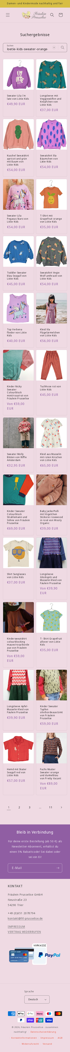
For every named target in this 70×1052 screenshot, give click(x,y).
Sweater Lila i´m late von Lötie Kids (18, 97)
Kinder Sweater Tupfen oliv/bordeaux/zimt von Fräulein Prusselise (51, 712)
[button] (8, 15)
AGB (60, 1037)
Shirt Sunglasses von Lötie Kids (16, 576)
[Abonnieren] (57, 867)
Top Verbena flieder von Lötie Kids (17, 332)
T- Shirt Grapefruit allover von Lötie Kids (51, 641)
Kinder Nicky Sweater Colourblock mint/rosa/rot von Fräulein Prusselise (18, 392)
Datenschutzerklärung (43, 1031)
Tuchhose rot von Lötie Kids (50, 388)
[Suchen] (62, 47)
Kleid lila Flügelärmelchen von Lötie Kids (50, 332)
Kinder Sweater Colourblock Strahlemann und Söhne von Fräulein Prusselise (18, 517)
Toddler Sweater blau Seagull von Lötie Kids (17, 275)
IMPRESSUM (16, 926)
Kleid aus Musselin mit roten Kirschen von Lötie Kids (51, 457)
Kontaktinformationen (24, 1037)
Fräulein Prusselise (32, 1027)
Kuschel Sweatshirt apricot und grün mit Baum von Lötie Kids (18, 160)
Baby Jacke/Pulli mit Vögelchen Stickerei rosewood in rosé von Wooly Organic (51, 517)
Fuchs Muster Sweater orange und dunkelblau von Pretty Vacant (50, 774)
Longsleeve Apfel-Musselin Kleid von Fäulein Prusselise (18, 709)
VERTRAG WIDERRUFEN (24, 932)
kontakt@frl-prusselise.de (25, 918)
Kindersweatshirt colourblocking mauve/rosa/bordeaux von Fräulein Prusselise (18, 644)
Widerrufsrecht (30, 1043)
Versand (47, 1043)
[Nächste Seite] (61, 807)
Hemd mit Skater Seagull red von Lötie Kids (17, 772)
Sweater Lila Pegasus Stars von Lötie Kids (17, 218)
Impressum (47, 1037)
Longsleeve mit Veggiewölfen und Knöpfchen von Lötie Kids (50, 100)
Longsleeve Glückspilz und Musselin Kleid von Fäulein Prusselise (51, 579)
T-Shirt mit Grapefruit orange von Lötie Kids (51, 218)
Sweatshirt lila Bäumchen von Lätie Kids (49, 158)
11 (50, 807)
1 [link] (9, 807)
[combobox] (35, 47)
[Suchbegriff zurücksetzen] (54, 47)
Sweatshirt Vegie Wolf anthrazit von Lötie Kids (51, 275)
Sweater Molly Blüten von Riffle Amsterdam (17, 457)
